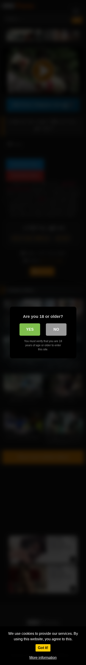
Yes (30, 329)
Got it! (43, 648)
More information (43, 658)
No (56, 329)
